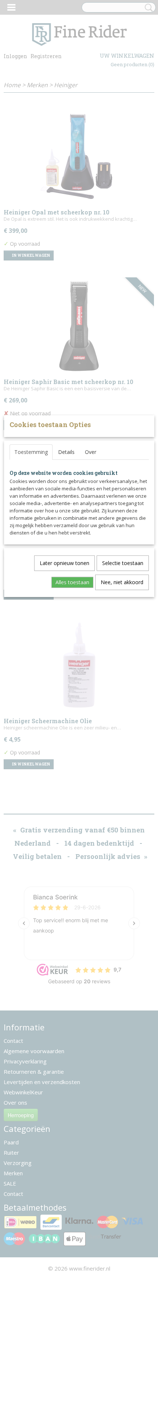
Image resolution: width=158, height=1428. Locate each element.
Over (90, 451)
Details (66, 451)
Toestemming (31, 451)
